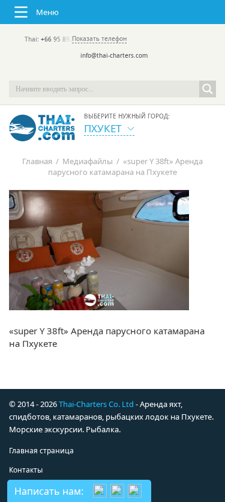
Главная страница (41, 450)
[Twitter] (96, 72)
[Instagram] (129, 72)
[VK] (146, 72)
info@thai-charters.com (114, 55)
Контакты (26, 470)
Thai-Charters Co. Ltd (96, 404)
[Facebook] (113, 72)
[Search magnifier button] (207, 89)
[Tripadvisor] (79, 72)
